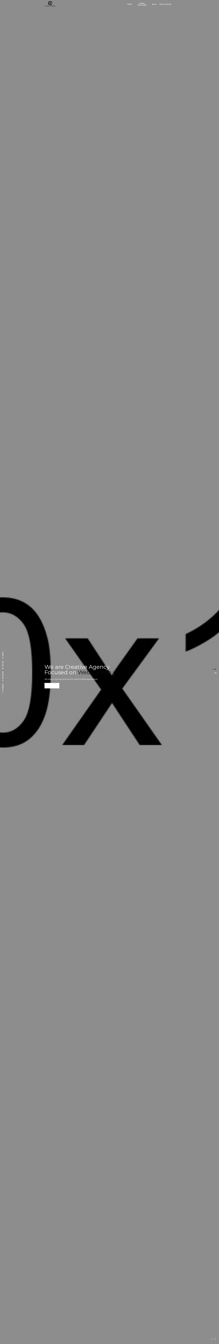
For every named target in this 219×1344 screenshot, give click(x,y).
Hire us (52, 685)
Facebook (3, 687)
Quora (3, 654)
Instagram (3, 675)
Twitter (3, 664)
